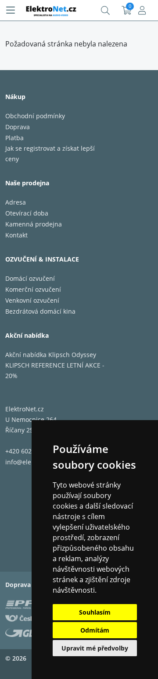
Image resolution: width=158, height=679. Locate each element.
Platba (14, 138)
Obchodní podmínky (35, 116)
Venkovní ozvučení (32, 300)
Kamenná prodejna (33, 224)
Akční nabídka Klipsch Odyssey (50, 354)
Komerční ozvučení (33, 289)
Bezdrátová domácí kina (40, 311)
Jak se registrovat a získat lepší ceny (50, 153)
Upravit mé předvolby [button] (94, 648)
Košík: (126, 10)
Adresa (15, 202)
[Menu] (10, 10)
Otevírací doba (26, 213)
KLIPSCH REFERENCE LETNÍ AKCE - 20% (54, 370)
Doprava (17, 127)
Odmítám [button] (94, 630)
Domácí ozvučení (30, 278)
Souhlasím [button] (95, 612)
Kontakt (16, 235)
